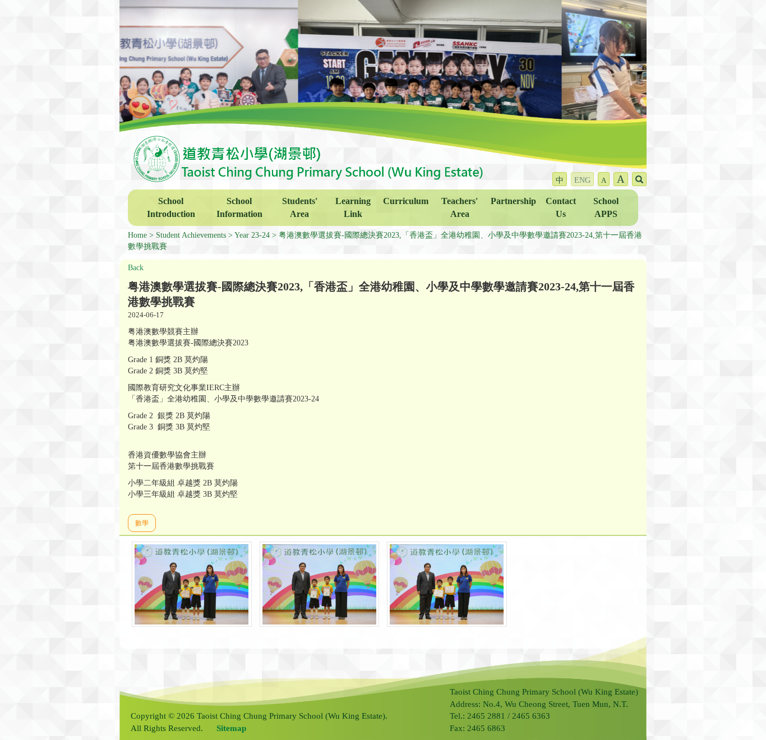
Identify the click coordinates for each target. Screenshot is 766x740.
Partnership (513, 201)
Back (136, 267)
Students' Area (299, 207)
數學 (142, 523)
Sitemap (231, 728)
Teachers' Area (459, 207)
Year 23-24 (252, 235)
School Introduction (171, 207)
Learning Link (353, 207)
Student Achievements (191, 235)
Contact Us (561, 207)
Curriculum (405, 201)
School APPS (606, 207)
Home (137, 235)
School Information (239, 207)
